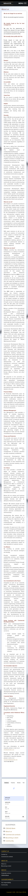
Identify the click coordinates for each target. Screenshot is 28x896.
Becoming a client (6, 866)
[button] (22, 3)
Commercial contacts (7, 856)
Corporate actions (6, 873)
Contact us (4, 854)
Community (4, 885)
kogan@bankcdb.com (9, 771)
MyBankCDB (7, 3)
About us (3, 864)
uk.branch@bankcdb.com (10, 760)
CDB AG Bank (5, 875)
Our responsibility (6, 882)
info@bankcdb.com (9, 750)
